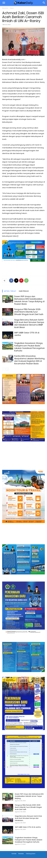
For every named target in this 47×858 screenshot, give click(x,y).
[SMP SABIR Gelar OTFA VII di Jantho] (7, 335)
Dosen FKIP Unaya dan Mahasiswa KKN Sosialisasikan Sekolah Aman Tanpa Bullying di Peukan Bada (29, 300)
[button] (44, 3)
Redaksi (21, 854)
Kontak (14, 854)
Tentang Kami (30, 854)
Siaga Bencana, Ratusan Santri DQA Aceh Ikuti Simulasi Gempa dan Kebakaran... (28, 818)
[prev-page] (3, 369)
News (12, 8)
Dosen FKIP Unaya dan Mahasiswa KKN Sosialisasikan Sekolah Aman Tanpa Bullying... (29, 796)
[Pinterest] (21, 280)
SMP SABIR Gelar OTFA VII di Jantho (26, 334)
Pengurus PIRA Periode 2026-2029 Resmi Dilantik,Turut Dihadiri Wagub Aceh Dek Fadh (28, 312)
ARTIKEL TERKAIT (10, 291)
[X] (16, 280)
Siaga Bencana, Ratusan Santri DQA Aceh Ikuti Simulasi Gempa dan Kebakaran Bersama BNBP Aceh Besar (29, 324)
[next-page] (7, 369)
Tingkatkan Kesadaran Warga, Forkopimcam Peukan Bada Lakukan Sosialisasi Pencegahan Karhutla (29, 347)
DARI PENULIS (24, 291)
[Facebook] (11, 280)
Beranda (5, 8)
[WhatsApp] (26, 280)
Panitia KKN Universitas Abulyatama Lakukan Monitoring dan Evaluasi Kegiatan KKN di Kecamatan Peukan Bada (29, 360)
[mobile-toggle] (3, 3)
